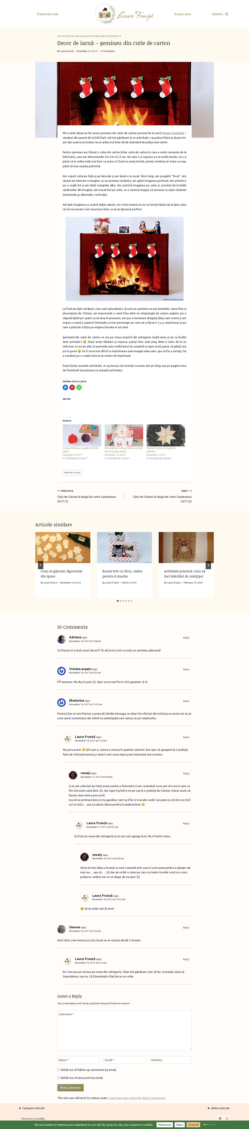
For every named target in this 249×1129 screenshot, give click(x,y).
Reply (186, 637)
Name (64, 1060)
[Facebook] (220, 1118)
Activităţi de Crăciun (71, 36)
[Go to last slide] (40, 565)
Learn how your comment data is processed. (137, 1097)
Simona (74, 927)
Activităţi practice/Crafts (103, 36)
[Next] (208, 565)
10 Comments (108, 51)
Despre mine (182, 14)
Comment (66, 1014)
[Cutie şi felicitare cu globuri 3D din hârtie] (82, 435)
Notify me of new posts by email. (82, 1077)
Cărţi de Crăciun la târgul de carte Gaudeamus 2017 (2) (162, 496)
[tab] (118, 601)
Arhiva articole (220, 1108)
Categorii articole (33, 1108)
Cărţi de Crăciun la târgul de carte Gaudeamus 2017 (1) (86, 496)
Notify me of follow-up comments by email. (89, 1069)
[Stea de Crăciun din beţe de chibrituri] (166, 435)
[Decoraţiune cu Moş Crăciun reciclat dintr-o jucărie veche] (124, 435)
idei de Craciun (72, 472)
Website (156, 1060)
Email (109, 1060)
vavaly (85, 773)
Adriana (75, 637)
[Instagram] (227, 1118)
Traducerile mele (47, 14)
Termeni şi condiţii (33, 1118)
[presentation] (62, 547)
